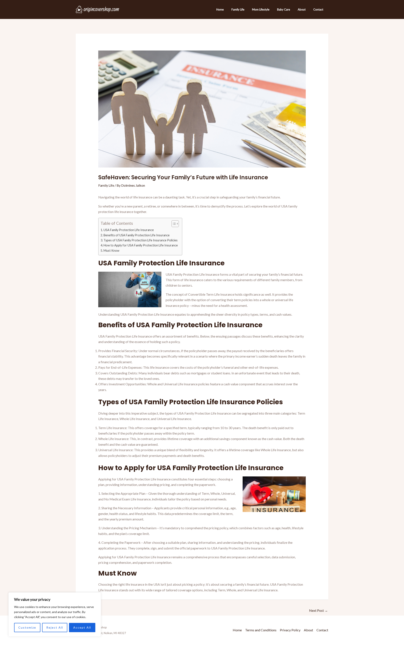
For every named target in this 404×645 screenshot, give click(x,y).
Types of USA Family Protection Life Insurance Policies (141, 240)
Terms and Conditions (260, 630)
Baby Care (283, 9)
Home (220, 9)
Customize (27, 627)
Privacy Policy (290, 630)
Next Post (318, 610)
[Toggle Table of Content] (173, 223)
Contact (318, 9)
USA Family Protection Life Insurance (129, 230)
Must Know (111, 250)
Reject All (54, 627)
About (302, 9)
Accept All (82, 627)
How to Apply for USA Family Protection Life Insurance (141, 245)
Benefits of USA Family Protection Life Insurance (137, 235)
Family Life (237, 9)
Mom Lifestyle (260, 9)
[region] (54, 614)
